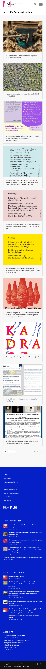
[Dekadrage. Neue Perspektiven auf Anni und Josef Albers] (22, 338)
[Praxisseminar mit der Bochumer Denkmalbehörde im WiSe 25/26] (22, 77)
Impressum (7, 478)
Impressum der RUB (10, 490)
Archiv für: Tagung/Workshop (17, 12)
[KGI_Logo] (19, 4)
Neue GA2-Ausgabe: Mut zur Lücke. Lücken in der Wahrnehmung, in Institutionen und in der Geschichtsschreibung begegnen (25, 550)
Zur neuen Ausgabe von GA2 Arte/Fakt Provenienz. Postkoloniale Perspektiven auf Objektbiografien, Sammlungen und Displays (22, 315)
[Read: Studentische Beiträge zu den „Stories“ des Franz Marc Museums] (5, 602)
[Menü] (39, 4)
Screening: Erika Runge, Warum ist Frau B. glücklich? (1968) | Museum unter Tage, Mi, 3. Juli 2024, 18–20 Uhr (23, 226)
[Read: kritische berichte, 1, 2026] (5, 577)
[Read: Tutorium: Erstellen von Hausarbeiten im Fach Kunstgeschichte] (5, 559)
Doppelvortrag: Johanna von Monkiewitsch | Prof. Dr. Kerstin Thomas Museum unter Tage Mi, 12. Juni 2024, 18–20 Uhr (23, 271)
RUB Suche (7, 500)
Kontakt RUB (7, 497)
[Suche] (34, 4)
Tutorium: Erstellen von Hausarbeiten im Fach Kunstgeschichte (22, 557)
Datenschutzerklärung (10, 482)
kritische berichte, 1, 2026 (16, 576)
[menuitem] (34, 4)
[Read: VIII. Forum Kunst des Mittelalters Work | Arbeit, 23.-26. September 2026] (5, 534)
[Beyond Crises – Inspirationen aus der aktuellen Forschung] (22, 380)
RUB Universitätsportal (11, 493)
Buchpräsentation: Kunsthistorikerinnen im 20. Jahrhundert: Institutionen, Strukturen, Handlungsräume (23, 138)
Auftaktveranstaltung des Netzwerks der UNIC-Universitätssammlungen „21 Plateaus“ (23, 442)
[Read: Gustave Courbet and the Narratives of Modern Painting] (5, 526)
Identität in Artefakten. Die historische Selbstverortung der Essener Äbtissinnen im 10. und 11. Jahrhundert (24, 584)
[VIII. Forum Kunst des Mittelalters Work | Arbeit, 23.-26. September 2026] (22, 36)
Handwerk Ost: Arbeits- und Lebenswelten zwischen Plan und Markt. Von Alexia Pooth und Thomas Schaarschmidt (24, 594)
